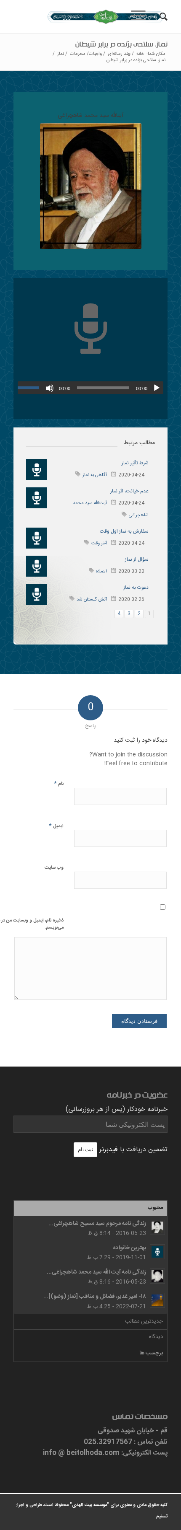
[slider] (30, 387)
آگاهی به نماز (95, 475)
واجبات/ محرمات (86, 54)
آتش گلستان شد (92, 599)
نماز (60, 54)
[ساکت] (49, 388)
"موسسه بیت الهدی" (89, 1505)
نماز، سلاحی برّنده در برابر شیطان (121, 45)
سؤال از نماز (137, 559)
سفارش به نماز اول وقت (124, 531)
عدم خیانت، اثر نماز (129, 491)
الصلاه (101, 571)
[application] (90, 387)
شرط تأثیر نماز (135, 463)
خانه (140, 54)
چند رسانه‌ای (119, 54)
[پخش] (156, 388)
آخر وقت (99, 543)
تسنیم (162, 1516)
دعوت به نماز (136, 587)
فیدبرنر (108, 1149)
